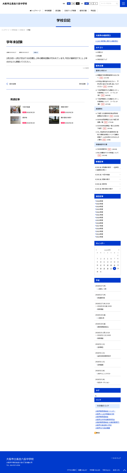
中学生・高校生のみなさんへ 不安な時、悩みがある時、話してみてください (108, 84)
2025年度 (99, 204)
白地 (73, 3)
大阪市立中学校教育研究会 (105, 419)
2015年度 (99, 231)
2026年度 (99, 201)
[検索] (116, 3)
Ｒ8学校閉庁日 (107, 149)
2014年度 (99, 234)
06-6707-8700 (15, 465)
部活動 (58, 10)
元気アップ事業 (70, 10)
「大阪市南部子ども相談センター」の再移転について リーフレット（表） (108, 92)
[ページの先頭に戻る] (124, 470)
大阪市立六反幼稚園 (102, 428)
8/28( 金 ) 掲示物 (101, 184)
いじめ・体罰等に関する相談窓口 (106, 41)
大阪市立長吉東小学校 (103, 425)
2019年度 (99, 220)
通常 (69, 3)
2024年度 (99, 206)
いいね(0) (86, 68)
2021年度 (99, 215)
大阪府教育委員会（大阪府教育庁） (107, 422)
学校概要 (48, 10)
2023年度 (99, 209)
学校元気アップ (102, 59)
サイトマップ (116, 458)
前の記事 (12, 84)
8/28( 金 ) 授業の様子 (102, 179)
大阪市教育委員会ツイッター (105, 411)
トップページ (36, 10)
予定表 (93, 10)
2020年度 (99, 217)
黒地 (78, 3)
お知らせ (100, 52)
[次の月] (118, 250)
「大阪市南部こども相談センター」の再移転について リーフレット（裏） (108, 101)
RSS (98, 433)
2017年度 (99, 226)
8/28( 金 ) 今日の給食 (102, 174)
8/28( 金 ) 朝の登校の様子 (104, 189)
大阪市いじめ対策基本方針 (104, 414)
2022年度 (99, 212)
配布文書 (83, 10)
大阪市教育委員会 (101, 416)
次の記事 (82, 84)
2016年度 (99, 228)
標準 (87, 3)
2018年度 (99, 223)
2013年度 (99, 237)
